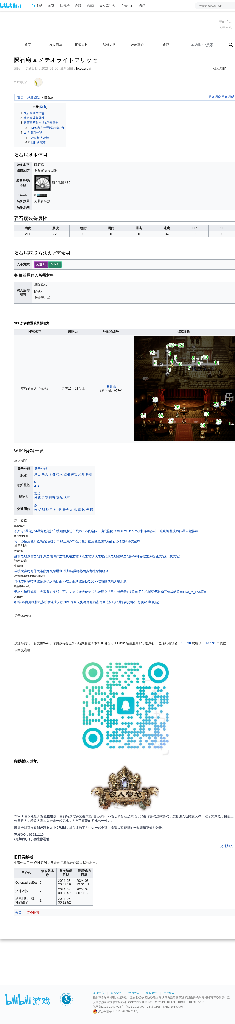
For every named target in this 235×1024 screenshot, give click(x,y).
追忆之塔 (49, 581)
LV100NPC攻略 (96, 581)
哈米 (105, 571)
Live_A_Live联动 (195, 592)
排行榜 (65, 6)
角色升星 (84, 541)
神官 (74, 474)
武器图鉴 (33, 97)
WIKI (90, 6)
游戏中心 (98, 993)
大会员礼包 (107, 6)
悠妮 (83, 571)
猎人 (59, 474)
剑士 (37, 474)
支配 (59, 497)
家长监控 (151, 993)
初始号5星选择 (24, 531)
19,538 (186, 643)
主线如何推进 (63, 531)
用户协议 (169, 993)
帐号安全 (116, 993)
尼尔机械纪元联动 (151, 592)
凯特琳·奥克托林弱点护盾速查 (35, 602)
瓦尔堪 (54, 571)
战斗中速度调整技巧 (164, 531)
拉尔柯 (97, 571)
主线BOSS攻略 (83, 531)
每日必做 (20, 541)
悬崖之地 (72, 556)
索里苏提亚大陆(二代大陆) (161, 556)
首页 (51, 6)
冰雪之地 (33, 556)
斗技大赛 (20, 571)
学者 (52, 474)
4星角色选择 (44, 531)
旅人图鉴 (55, 45)
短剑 (41, 509)
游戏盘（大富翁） (40, 592)
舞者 (89, 474)
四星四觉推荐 (188, 531)
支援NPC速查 (67, 602)
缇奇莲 (32, 571)
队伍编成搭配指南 (107, 531)
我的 (142, 6)
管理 (166, 45)
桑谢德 (111, 386)
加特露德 (73, 571)
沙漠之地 (97, 556)
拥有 (52, 497)
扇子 (65, 509)
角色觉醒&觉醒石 (103, 541)
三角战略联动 (173, 592)
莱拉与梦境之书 (99, 592)
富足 (37, 493)
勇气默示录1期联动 (124, 592)
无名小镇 (20, 592)
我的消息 (225, 22)
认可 (67, 497)
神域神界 (136, 556)
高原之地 (110, 556)
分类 (18, 912)
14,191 (211, 643)
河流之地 (84, 556)
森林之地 (20, 556)
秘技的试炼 (35, 581)
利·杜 (63, 571)
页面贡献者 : (21, 82)
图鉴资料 (82, 45)
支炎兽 (81, 602)
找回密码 (133, 993)
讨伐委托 (20, 581)
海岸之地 (59, 556)
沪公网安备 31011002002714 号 (118, 1011)
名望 (45, 497)
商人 (45, 474)
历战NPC (62, 581)
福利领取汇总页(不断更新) (140, 602)
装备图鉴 (33, 912)
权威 (37, 497)
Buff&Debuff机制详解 (135, 531)
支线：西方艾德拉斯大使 (70, 592)
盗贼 (67, 474)
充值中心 (127, 6)
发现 (78, 6)
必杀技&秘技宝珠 (128, 541)
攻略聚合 (138, 45)
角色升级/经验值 (38, 541)
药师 (81, 474)
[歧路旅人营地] (125, 789)
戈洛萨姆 (43, 571)
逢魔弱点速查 (96, 602)
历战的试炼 (77, 581)
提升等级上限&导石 (64, 541)
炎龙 (89, 571)
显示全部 (40, 469)
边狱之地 (123, 556)
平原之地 (46, 556)
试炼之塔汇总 (117, 581)
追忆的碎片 (114, 602)
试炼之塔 (110, 45)
